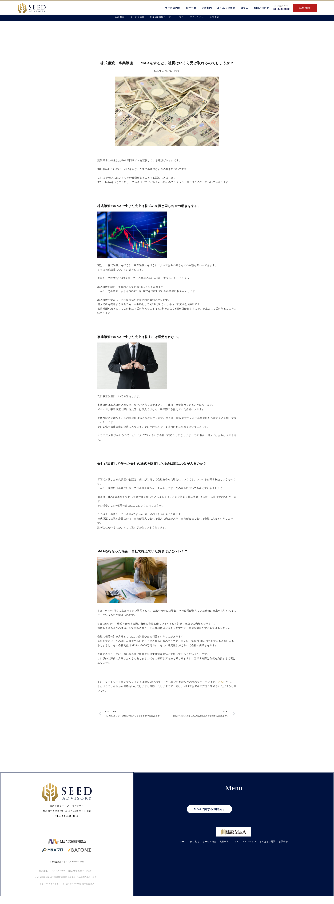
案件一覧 (191, 8)
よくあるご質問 (226, 8)
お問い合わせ (261, 8)
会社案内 (206, 8)
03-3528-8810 (281, 8)
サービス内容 (173, 8)
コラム (244, 8)
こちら (222, 681)
